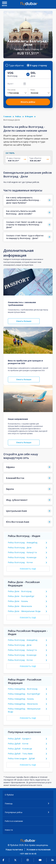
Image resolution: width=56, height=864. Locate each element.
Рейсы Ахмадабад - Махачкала (23, 704)
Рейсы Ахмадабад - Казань (21, 699)
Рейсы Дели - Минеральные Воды (24, 611)
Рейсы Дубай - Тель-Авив (20, 753)
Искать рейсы (28, 102)
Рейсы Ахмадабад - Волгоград (22, 689)
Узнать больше (23, 321)
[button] (28, 200)
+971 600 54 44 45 (28, 853)
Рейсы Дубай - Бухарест (19, 738)
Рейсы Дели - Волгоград (20, 591)
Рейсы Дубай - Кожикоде (20, 748)
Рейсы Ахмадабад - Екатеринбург (24, 694)
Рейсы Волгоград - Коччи (20, 562)
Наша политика (14, 849)
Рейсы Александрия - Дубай (21, 758)
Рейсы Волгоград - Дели (20, 547)
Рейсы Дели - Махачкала (20, 606)
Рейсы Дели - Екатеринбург (21, 596)
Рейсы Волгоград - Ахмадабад (22, 542)
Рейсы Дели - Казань (18, 601)
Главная (7, 116)
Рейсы (18, 116)
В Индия (29, 116)
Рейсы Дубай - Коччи (18, 743)
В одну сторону (38, 65)
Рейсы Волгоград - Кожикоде (22, 557)
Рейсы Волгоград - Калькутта (22, 552)
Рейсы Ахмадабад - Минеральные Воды (24, 710)
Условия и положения (38, 849)
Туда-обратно (16, 65)
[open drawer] (5, 3)
